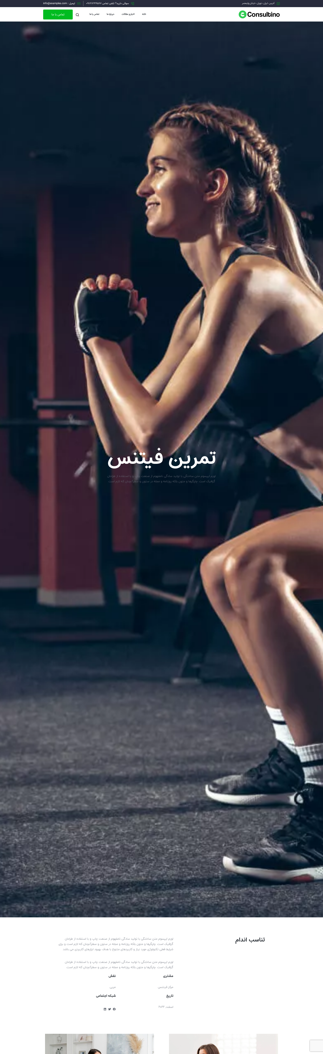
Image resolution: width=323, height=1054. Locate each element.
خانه (144, 14)
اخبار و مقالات (128, 14)
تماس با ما (94, 14)
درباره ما (110, 14)
